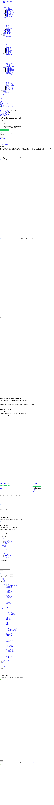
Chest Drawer (8, 27)
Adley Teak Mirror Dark (5, 483)
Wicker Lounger (9, 46)
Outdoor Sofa (8, 71)
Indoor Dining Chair (9, 14)
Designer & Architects (8, 547)
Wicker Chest (8, 52)
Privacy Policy (6, 549)
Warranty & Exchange (8, 540)
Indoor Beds (8, 19)
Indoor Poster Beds (9, 22)
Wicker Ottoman (9, 50)
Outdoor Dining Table (10, 69)
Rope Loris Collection (10, 88)
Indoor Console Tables (10, 12)
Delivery (5, 543)
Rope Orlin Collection (10, 84)
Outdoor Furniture (12, 140)
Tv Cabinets (8, 31)
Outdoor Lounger (9, 74)
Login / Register (4, 666)
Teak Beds (6, 18)
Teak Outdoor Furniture (8, 67)
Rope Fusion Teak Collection (11, 80)
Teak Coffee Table (16, 8)
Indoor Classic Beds (9, 596)
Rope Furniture (6, 79)
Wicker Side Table (19, 140)
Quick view (2, 488)
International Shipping (8, 541)
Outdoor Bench (8, 75)
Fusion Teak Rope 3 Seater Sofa (38, 483)
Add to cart (2, 134)
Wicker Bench (8, 47)
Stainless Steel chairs (9, 631)
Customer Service (7, 539)
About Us (5, 553)
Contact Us (6, 554)
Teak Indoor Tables (7, 7)
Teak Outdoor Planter (7, 93)
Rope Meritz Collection (10, 89)
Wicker (5, 35)
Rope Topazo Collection (10, 81)
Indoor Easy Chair (9, 16)
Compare (3, 665)
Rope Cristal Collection (10, 87)
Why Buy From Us (7, 555)
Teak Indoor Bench (7, 32)
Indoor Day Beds (8, 597)
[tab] (4, 142)
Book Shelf (8, 25)
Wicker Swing (8, 51)
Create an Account (2, 673)
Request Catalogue (7, 542)
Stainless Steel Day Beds (10, 64)
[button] (33, 490)
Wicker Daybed (9, 45)
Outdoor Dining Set (9, 68)
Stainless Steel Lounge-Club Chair (14, 61)
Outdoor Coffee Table (10, 72)
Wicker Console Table (11, 614)
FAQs (5, 556)
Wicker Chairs (8, 41)
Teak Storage (6, 24)
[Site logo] (4, 104)
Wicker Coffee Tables (12, 39)
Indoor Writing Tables (10, 11)
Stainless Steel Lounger (10, 63)
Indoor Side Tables (9, 10)
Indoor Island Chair (9, 15)
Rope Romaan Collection (10, 83)
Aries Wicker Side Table (4, 112)
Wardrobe (8, 29)
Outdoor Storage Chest (9, 647)
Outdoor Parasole (9, 78)
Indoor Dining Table (9, 9)
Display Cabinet (9, 28)
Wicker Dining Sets (11, 37)
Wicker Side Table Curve (4, 115)
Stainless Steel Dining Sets (12, 55)
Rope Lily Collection (9, 86)
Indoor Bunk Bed (9, 20)
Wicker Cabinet (8, 49)
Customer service (5, 538)
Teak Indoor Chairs (7, 13)
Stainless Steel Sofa (9, 62)
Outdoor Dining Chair (10, 70)
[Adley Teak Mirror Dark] (16, 448)
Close (1, 670)
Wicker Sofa (8, 44)
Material (5, 548)
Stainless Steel (6, 53)
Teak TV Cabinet (7, 30)
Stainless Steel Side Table (12, 630)
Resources (4, 545)
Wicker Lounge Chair (12, 43)
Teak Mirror (6, 91)
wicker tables (8, 36)
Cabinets (7, 26)
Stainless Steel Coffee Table (13, 58)
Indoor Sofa (6, 17)
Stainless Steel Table (9, 54)
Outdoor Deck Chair (9, 76)
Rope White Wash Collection (11, 82)
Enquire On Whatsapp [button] (5, 136)
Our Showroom (6, 557)
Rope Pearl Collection (10, 85)
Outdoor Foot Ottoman (9, 646)
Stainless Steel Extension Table (13, 57)
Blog (5, 546)
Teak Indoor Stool (7, 33)
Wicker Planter (6, 92)
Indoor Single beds (9, 23)
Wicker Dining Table (11, 38)
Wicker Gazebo (8, 48)
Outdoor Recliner (9, 73)
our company (4, 552)
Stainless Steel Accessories (10, 66)
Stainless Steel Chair (11, 60)
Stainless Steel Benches (10, 65)
